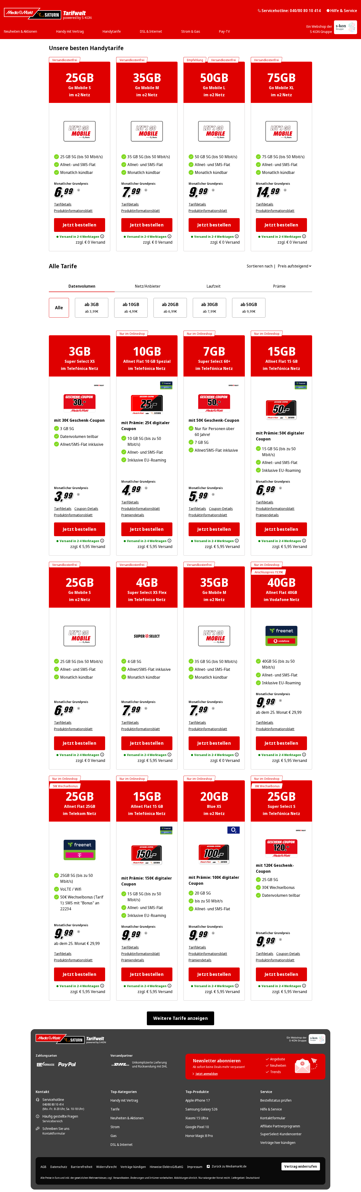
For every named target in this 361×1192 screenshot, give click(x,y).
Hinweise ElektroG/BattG (166, 1167)
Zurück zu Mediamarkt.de (229, 1166)
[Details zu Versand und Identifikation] (102, 236)
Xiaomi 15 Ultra (196, 1118)
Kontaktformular (53, 1134)
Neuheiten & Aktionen (127, 1118)
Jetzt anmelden (207, 1074)
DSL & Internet (122, 1144)
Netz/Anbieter (148, 286)
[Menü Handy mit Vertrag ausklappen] (85, 29)
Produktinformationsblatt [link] (73, 210)
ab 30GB (209, 307)
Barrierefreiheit (81, 1167)
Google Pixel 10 (197, 1126)
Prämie (279, 286)
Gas (114, 1135)
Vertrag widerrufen (300, 1166)
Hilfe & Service (343, 10)
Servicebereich (52, 1121)
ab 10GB (131, 307)
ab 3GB (91, 307)
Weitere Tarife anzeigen (180, 1018)
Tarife (115, 1109)
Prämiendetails (132, 515)
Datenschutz (58, 1167)
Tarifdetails (62, 204)
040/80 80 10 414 (52, 1105)
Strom (115, 1126)
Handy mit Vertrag (124, 1100)
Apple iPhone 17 (197, 1100)
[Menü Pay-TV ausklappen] (231, 29)
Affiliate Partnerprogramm (280, 1126)
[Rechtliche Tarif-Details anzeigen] (79, 190)
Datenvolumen (82, 286)
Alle (59, 307)
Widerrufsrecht (106, 1167)
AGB (43, 1167)
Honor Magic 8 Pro (199, 1135)
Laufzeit (214, 286)
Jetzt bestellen (79, 225)
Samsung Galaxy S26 (201, 1109)
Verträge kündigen (133, 1167)
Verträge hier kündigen (277, 1142)
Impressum (194, 1167)
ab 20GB (170, 307)
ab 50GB (248, 307)
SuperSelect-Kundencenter (281, 1134)
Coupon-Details (86, 508)
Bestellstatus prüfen (276, 1100)
